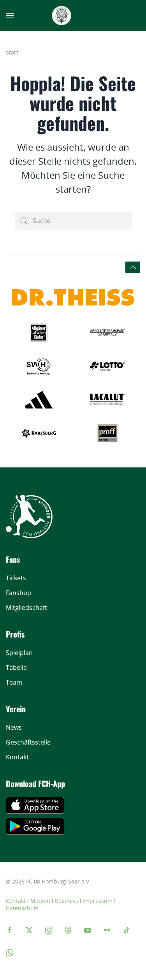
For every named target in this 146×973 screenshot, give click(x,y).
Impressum (98, 901)
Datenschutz (22, 908)
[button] (10, 15)
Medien (40, 901)
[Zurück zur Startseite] (61, 15)
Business (66, 901)
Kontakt (16, 901)
